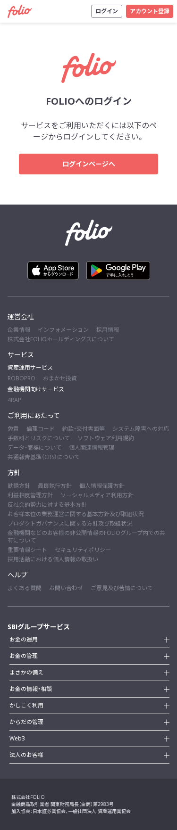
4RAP (14, 400)
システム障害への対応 (140, 429)
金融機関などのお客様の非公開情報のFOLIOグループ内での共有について (86, 536)
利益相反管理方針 (30, 495)
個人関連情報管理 (91, 448)
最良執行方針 (55, 486)
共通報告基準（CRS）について (44, 457)
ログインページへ (88, 163)
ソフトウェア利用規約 (105, 438)
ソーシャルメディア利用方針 (97, 495)
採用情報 (107, 330)
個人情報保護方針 (102, 486)
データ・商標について (34, 448)
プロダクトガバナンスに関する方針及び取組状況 (70, 523)
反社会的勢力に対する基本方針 (47, 505)
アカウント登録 (149, 11)
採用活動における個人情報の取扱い (53, 559)
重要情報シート (27, 550)
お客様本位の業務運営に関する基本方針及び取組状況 (75, 514)
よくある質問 (25, 588)
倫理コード (40, 429)
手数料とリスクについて (39, 438)
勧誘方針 (19, 486)
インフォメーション (63, 330)
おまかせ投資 (60, 378)
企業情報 (19, 330)
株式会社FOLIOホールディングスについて (61, 339)
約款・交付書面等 (83, 429)
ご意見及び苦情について (122, 588)
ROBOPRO (21, 378)
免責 (13, 429)
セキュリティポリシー (83, 550)
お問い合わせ (66, 588)
